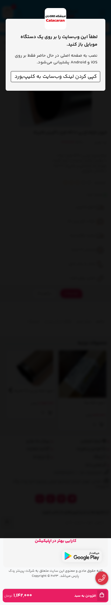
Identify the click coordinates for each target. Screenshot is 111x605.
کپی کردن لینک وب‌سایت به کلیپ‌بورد (56, 77)
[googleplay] (82, 556)
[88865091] (102, 578)
